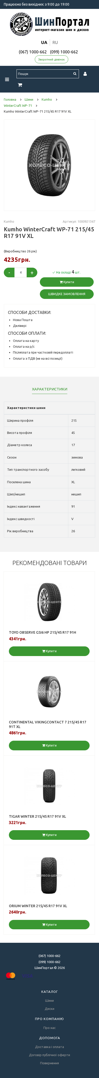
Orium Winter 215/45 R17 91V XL (38, 906)
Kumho (9, 221)
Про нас (49, 1027)
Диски (49, 1008)
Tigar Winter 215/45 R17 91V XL (37, 816)
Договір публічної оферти (49, 1055)
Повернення (49, 1063)
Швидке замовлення (66, 294)
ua (44, 42)
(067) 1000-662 (33, 52)
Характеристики (49, 389)
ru (55, 42)
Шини (49, 1000)
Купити (68, 282)
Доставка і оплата (49, 1047)
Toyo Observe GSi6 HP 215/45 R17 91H (42, 632)
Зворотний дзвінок (51, 59)
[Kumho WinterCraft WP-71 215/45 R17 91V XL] (49, 165)
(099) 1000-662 (64, 52)
